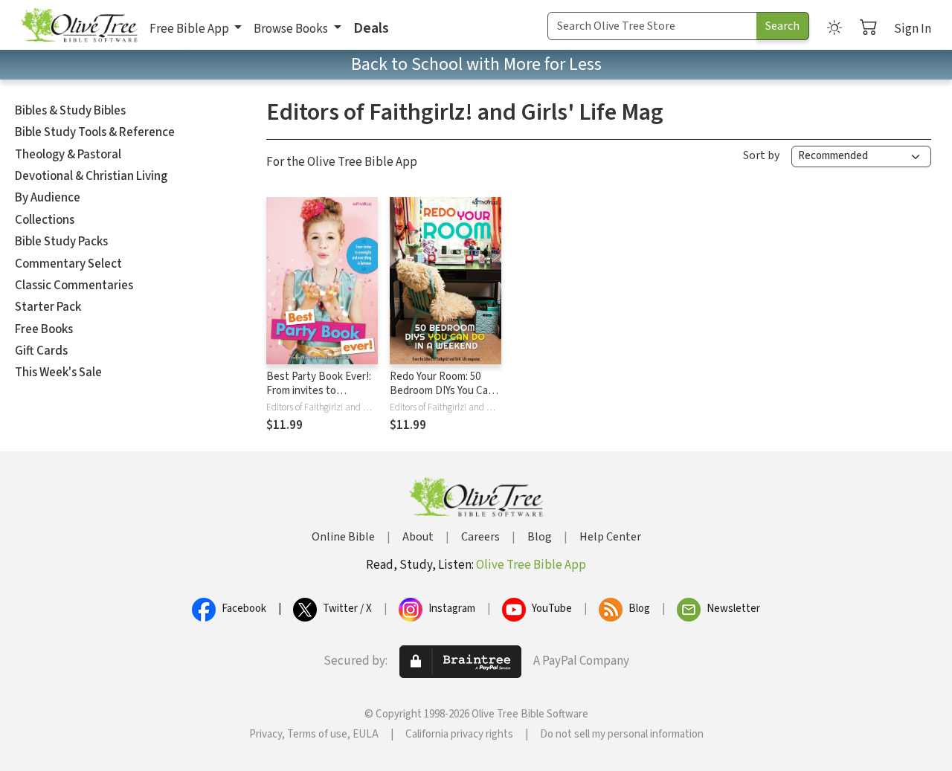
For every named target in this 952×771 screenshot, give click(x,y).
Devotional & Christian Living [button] (91, 176)
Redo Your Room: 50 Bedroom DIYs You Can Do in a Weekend (442, 391)
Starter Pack (48, 307)
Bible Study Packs (61, 242)
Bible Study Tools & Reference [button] (95, 132)
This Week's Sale (58, 372)
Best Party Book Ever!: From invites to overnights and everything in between (319, 398)
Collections (44, 220)
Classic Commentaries (74, 285)
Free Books (44, 329)
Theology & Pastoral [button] (68, 155)
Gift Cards (41, 351)
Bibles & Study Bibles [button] (70, 111)
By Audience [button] (47, 198)
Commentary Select (68, 264)
